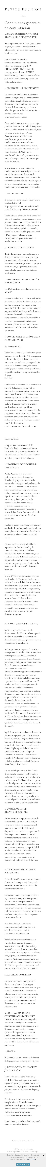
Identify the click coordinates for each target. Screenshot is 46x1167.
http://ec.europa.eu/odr (20, 1115)
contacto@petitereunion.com (23, 426)
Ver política (31, 1159)
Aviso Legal (33, 1151)
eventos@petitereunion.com (17, 1151)
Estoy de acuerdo (23, 1164)
